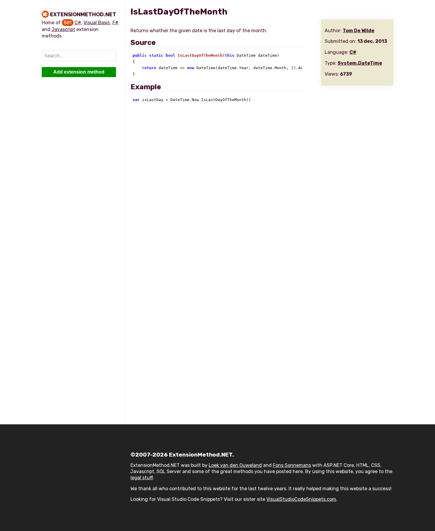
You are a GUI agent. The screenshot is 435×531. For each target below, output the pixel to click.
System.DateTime (360, 63)
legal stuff (141, 477)
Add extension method (78, 71)
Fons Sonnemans (292, 465)
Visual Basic (96, 22)
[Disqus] (261, 187)
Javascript (63, 29)
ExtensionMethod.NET (83, 14)
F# (115, 22)
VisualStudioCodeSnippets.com (301, 499)
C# (78, 22)
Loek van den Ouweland (235, 465)
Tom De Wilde (358, 30)
